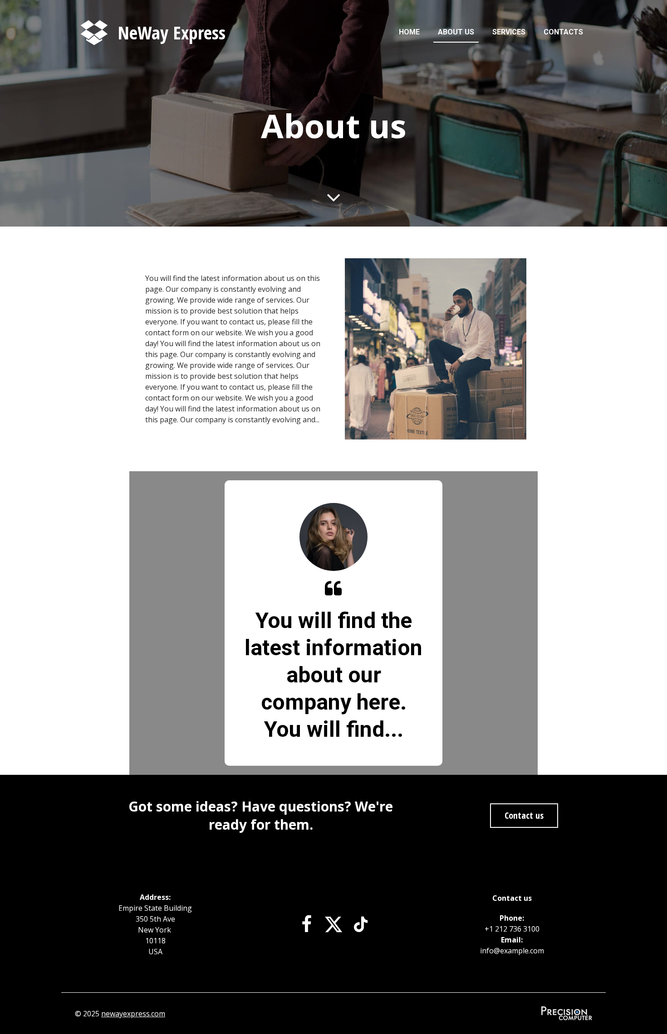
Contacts (563, 32)
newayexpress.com (133, 1014)
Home (409, 32)
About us (456, 32)
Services (508, 32)
